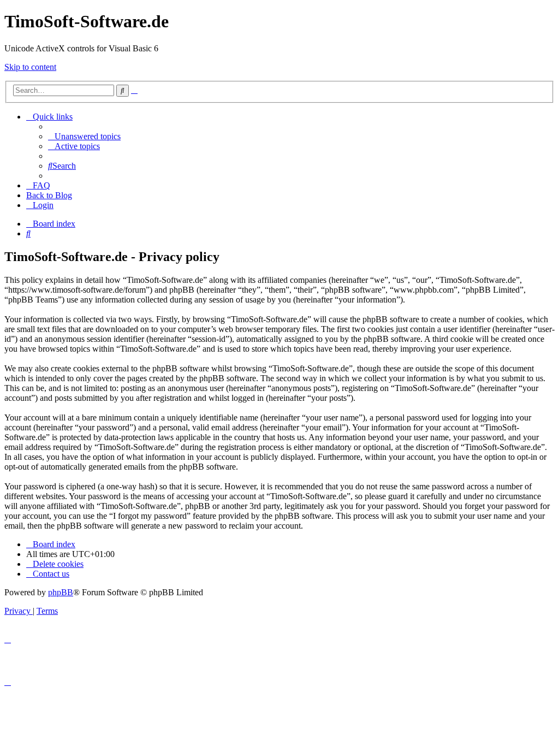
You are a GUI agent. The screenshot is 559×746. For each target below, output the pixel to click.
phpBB (60, 592)
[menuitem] (84, 136)
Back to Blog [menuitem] (49, 195)
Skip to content (30, 67)
